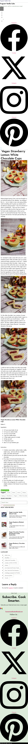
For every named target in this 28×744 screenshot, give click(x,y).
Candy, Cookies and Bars (11, 563)
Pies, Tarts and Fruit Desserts (12, 570)
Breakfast (7, 558)
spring (3, 496)
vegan (15, 496)
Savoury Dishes (8, 575)
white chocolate (23, 496)
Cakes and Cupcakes (10, 560)
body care (7, 555)
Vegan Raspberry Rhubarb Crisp (16, 522)
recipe (24, 492)
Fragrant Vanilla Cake (5, 1)
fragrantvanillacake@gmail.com (14, 611)
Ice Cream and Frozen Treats (12, 568)
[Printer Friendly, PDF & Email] (5, 490)
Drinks (6, 565)
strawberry (9, 496)
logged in (11, 588)
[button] (2, 9)
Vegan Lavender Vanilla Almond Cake (15, 513)
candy (8, 492)
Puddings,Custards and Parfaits (12, 573)
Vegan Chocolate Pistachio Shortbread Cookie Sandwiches (16, 533)
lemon (19, 492)
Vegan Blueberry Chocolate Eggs (17, 544)
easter (13, 492)
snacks (6, 578)
